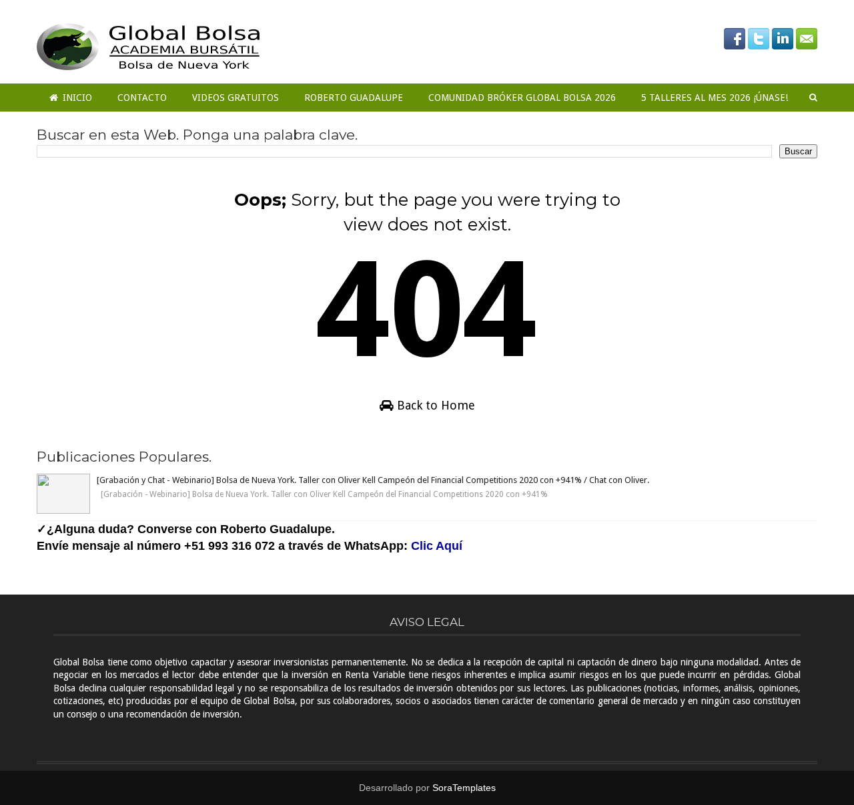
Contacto (142, 97)
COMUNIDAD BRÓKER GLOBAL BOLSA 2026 (522, 97)
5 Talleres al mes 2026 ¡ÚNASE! (714, 97)
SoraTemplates (464, 787)
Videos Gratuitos (235, 97)
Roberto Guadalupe (353, 97)
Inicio (76, 97)
